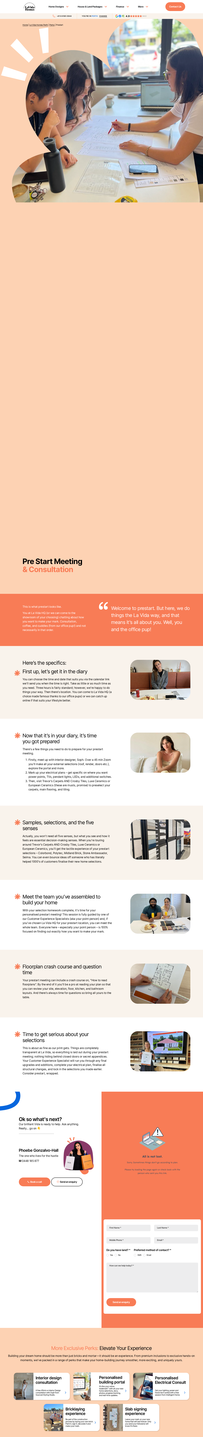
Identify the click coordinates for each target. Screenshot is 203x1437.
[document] (101, 718)
